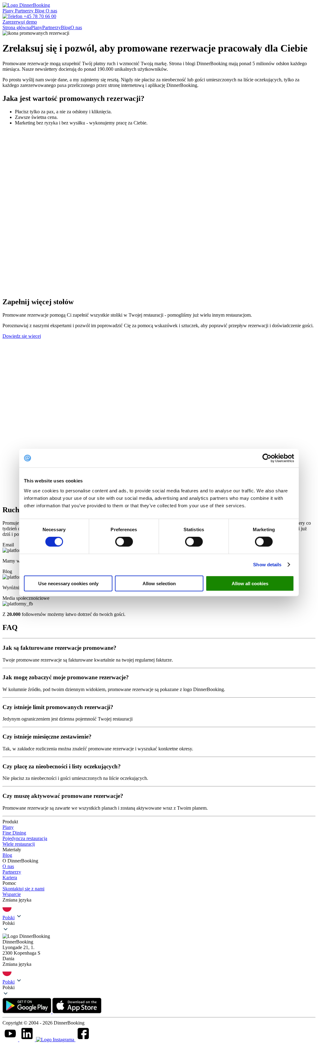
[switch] (124, 542)
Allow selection (159, 583)
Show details (267, 564)
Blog (40, 10)
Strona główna (16, 27)
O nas (51, 10)
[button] (159, 923)
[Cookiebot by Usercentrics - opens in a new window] (267, 458)
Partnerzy (25, 10)
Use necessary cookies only (68, 583)
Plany (8, 10)
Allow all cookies (250, 583)
